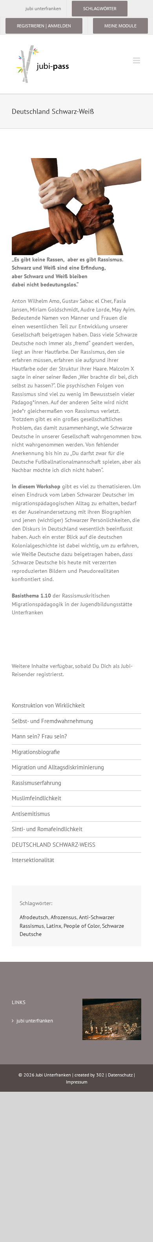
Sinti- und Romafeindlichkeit (47, 829)
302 (100, 1075)
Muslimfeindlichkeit (36, 798)
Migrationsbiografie (36, 752)
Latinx (53, 925)
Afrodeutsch (34, 917)
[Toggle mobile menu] (137, 60)
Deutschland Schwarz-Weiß (53, 844)
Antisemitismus (31, 813)
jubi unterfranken (34, 1020)
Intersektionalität (33, 860)
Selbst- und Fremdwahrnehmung (52, 721)
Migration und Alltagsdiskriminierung (58, 767)
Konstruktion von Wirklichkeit (48, 705)
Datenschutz (120, 1075)
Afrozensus (63, 917)
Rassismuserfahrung (36, 783)
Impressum (76, 1082)
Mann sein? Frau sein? (39, 736)
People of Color (82, 925)
